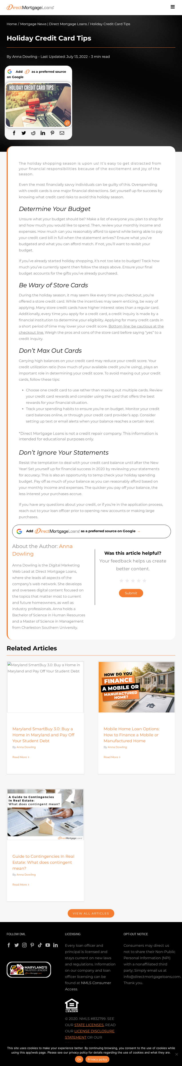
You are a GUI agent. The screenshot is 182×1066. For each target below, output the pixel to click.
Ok (79, 1059)
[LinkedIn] (42, 133)
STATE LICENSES (89, 1025)
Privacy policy (97, 1059)
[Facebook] (14, 133)
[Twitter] (23, 133)
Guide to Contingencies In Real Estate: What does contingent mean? (43, 862)
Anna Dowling (24, 57)
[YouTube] (48, 945)
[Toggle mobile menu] (173, 6)
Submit (131, 593)
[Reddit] (33, 133)
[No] (176, 1054)
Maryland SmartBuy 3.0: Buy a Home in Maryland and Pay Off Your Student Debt (43, 734)
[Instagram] (24, 945)
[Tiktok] (40, 945)
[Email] (61, 133)
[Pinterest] (52, 133)
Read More (19, 757)
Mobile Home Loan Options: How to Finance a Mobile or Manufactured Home (132, 734)
